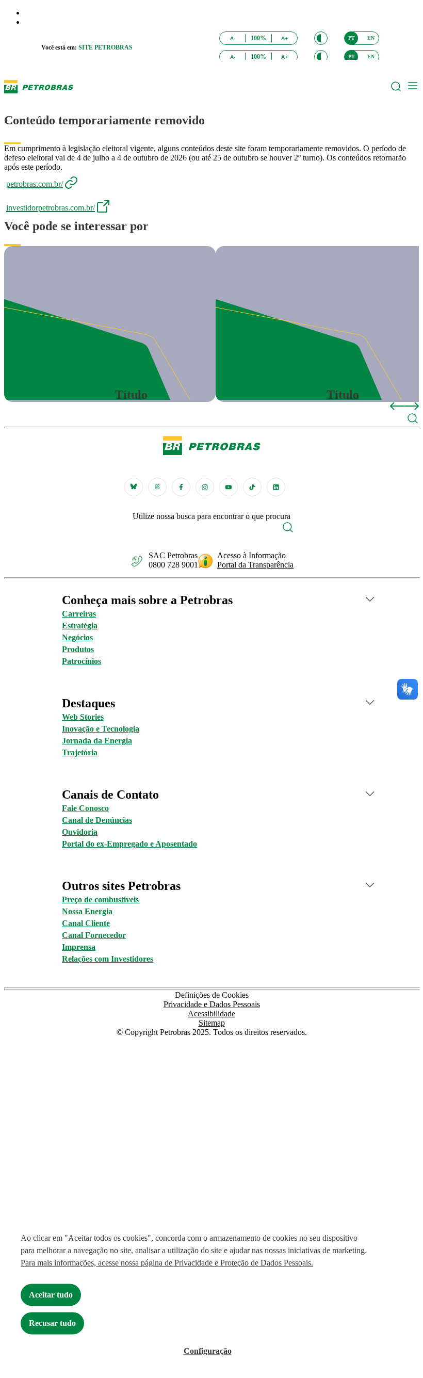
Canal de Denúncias (97, 820)
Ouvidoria (79, 832)
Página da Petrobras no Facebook (181, 487)
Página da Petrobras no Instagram (205, 487)
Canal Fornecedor (94, 935)
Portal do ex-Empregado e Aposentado (129, 843)
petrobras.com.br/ (34, 184)
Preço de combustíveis (100, 899)
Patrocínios (81, 661)
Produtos (78, 649)
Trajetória (79, 752)
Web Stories (83, 716)
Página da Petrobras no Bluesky (133, 487)
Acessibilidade (211, 1013)
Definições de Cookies (212, 995)
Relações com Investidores (107, 958)
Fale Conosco (85, 808)
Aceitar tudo (51, 1294)
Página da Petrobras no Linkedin (276, 487)
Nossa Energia (87, 911)
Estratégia (79, 625)
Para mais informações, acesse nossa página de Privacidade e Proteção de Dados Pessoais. (167, 1262)
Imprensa (78, 947)
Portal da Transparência (255, 564)
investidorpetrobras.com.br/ (50, 207)
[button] (321, 38)
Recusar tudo (52, 1323)
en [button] (371, 38)
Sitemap (212, 1022)
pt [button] (351, 38)
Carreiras (79, 613)
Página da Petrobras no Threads (157, 487)
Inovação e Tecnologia (100, 728)
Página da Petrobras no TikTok (252, 487)
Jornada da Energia (97, 740)
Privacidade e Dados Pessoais (212, 1004)
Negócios (77, 637)
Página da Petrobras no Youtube (228, 487)
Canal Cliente (86, 923)
